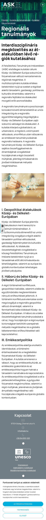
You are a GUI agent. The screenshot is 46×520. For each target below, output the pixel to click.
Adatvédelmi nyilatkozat (23, 467)
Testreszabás (23, 510)
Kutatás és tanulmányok (20, 20)
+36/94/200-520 (23, 438)
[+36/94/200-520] (23, 434)
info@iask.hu (23, 431)
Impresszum (23, 465)
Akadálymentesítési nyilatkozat (23, 470)
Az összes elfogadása (23, 504)
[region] (23, 499)
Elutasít (23, 516)
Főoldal (5, 20)
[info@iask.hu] (23, 427)
